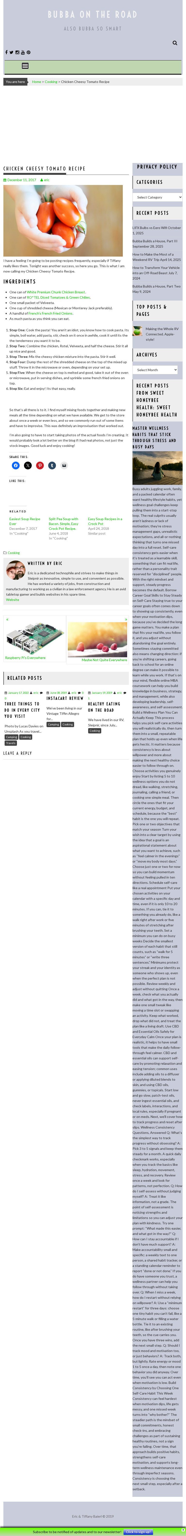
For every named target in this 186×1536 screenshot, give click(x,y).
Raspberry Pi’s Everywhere (25, 658)
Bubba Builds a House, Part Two (156, 286)
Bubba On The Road (93, 14)
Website (12, 600)
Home (36, 82)
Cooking (51, 82)
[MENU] (25, 65)
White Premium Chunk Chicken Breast (56, 292)
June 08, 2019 (58, 692)
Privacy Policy (157, 167)
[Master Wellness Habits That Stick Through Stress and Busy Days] (157, 483)
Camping (11, 736)
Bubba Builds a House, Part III (155, 241)
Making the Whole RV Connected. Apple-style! (162, 334)
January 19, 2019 (102, 692)
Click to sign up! (138, 1532)
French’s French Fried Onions (50, 313)
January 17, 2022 (18, 692)
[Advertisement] (93, 124)
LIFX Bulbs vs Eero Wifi (149, 228)
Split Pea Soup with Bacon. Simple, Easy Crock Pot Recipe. (63, 524)
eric (46, 180)
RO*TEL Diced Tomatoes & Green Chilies (58, 297)
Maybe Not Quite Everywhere (104, 660)
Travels (11, 743)
